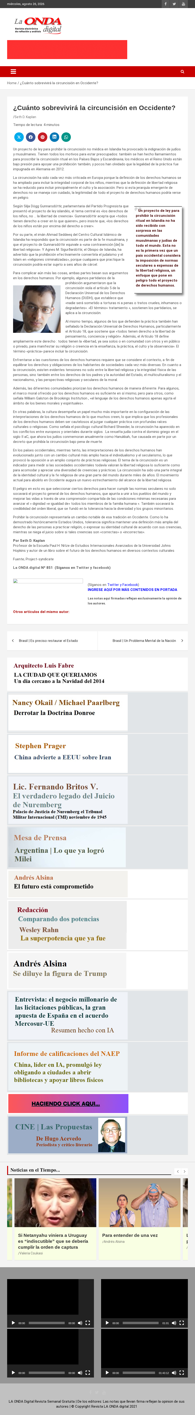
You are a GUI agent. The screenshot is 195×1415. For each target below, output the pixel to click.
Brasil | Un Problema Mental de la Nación (144, 641)
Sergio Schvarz (115, 1247)
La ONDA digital (26, 568)
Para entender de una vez (46, 1235)
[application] (50, 1303)
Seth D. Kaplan (25, 117)
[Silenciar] (80, 1323)
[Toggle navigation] (13, 71)
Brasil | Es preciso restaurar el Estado (48, 641)
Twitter (82, 568)
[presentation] (177, 1171)
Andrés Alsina (30, 1241)
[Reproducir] (13, 1323)
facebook (101, 568)
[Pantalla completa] (87, 1323)
